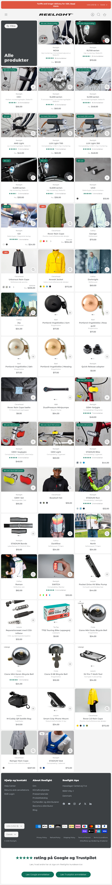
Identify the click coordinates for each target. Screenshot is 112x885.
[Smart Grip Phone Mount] (56, 700)
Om (34, 786)
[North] (93, 525)
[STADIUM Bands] (19, 525)
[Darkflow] (56, 525)
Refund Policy (55, 837)
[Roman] (19, 566)
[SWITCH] (56, 566)
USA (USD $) (91, 5)
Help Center (10, 786)
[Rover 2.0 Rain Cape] (93, 700)
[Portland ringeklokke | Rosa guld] (93, 305)
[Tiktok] (79, 803)
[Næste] (51, 241)
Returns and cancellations (16, 790)
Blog (35, 810)
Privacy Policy (42, 837)
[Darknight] (93, 261)
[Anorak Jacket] (56, 261)
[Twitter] (85, 803)
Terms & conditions (101, 837)
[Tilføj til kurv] (33, 87)
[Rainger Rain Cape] (19, 743)
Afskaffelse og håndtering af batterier (94, 841)
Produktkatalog (40, 798)
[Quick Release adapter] (93, 348)
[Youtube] (69, 803)
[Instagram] (74, 803)
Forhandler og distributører (46, 802)
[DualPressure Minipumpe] (56, 389)
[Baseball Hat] (56, 480)
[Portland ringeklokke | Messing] (56, 348)
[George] (93, 215)
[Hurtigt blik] (70, 40)
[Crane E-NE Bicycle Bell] (56, 656)
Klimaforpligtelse (41, 790)
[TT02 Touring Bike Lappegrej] (56, 612)
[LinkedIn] (90, 803)
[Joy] (19, 305)
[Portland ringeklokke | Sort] (56, 305)
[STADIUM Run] (93, 480)
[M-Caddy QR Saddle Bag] (19, 700)
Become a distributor (43, 806)
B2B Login (9, 794)
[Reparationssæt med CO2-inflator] (19, 612)
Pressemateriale (40, 794)
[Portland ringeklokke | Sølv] (19, 348)
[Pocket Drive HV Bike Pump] (93, 566)
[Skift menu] (7, 14)
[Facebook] (64, 803)
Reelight (13, 841)
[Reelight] (56, 14)
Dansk (102, 5)
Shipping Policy (69, 837)
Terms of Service (84, 837)
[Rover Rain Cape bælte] (19, 389)
